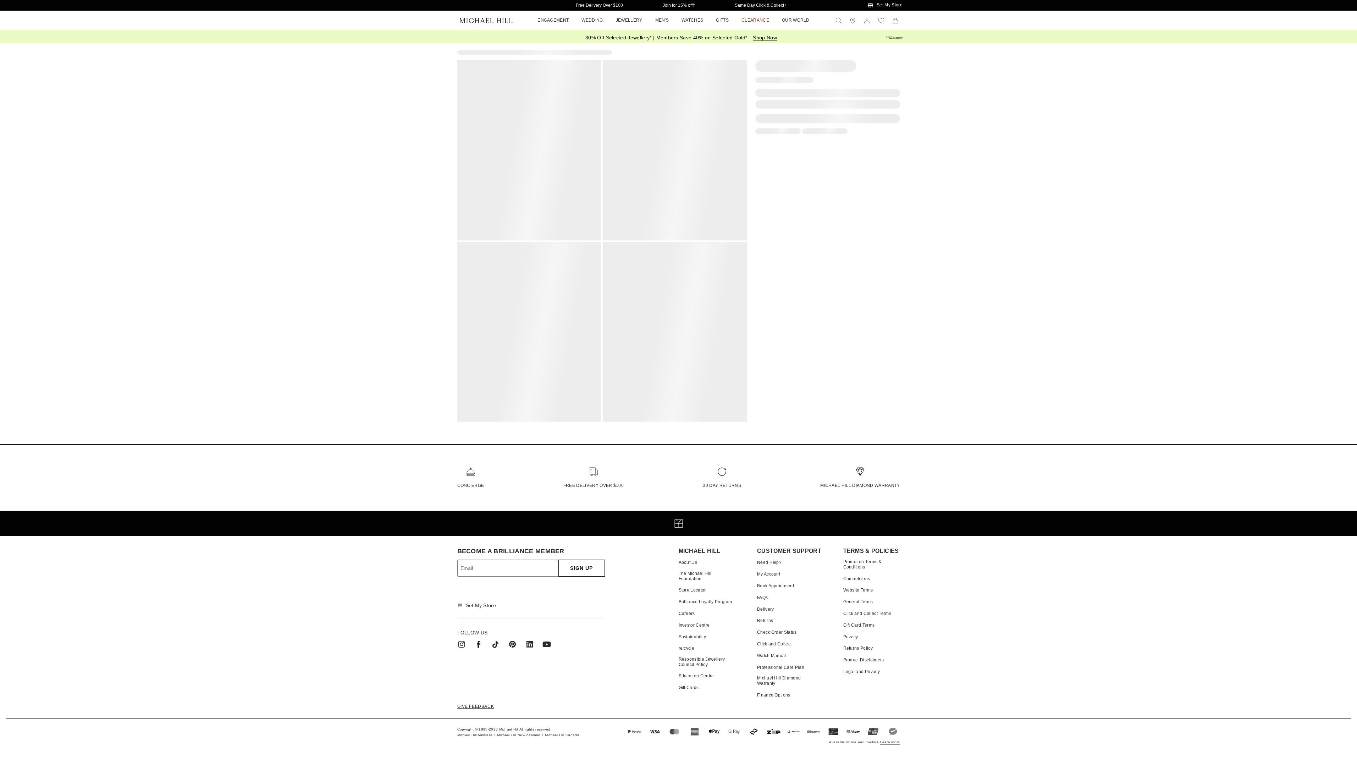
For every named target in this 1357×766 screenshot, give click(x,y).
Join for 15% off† (679, 5)
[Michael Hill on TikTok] (495, 644)
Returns (765, 620)
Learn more (890, 742)
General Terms (858, 601)
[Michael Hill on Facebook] (478, 644)
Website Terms (858, 590)
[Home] (486, 20)
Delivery (765, 609)
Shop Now (765, 37)
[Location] (853, 20)
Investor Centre (694, 625)
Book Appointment (775, 585)
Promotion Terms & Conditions (862, 564)
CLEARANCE (755, 20)
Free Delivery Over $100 (599, 5)
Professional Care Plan (780, 667)
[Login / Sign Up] (867, 20)
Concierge (470, 485)
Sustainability (692, 636)
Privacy (850, 636)
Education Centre (696, 675)
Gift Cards (689, 687)
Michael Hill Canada (562, 735)
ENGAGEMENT (553, 20)
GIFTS (722, 20)
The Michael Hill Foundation (695, 576)
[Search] (838, 20)
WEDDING (592, 20)
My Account (768, 574)
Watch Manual (771, 655)
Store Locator (692, 590)
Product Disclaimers (863, 659)
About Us (688, 562)
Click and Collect (774, 644)
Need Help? (769, 562)
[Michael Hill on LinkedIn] (529, 644)
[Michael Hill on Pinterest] (512, 644)
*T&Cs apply (894, 37)
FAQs (762, 597)
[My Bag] (895, 20)
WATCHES (692, 20)
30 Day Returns (722, 485)
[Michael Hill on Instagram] (461, 644)
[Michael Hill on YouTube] (546, 644)
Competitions (856, 578)
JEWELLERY (629, 20)
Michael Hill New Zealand (519, 735)
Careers (687, 613)
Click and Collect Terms (867, 613)
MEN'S (662, 20)
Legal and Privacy (861, 671)
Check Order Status (777, 632)
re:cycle (687, 648)
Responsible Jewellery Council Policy (702, 662)
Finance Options (773, 695)
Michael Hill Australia (475, 735)
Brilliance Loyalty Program (705, 601)
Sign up (581, 568)
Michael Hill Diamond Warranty (860, 485)
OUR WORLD (796, 20)
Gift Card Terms (859, 625)
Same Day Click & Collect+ (761, 5)
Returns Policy (858, 648)
